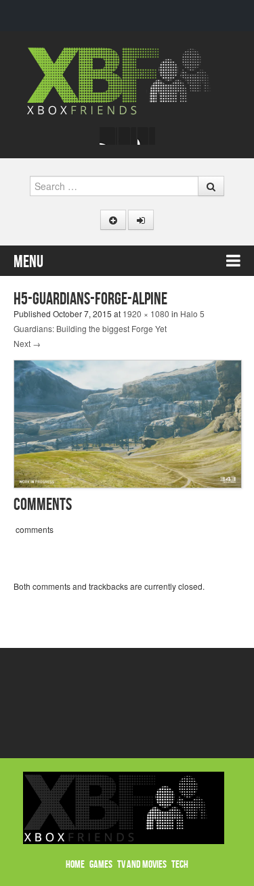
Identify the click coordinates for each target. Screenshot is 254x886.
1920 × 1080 (146, 313)
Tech (179, 864)
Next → (27, 343)
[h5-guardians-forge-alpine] (128, 422)
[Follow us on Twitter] (127, 136)
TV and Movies (142, 864)
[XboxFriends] (127, 79)
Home (75, 864)
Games (100, 864)
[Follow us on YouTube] (146, 136)
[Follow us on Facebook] (108, 136)
